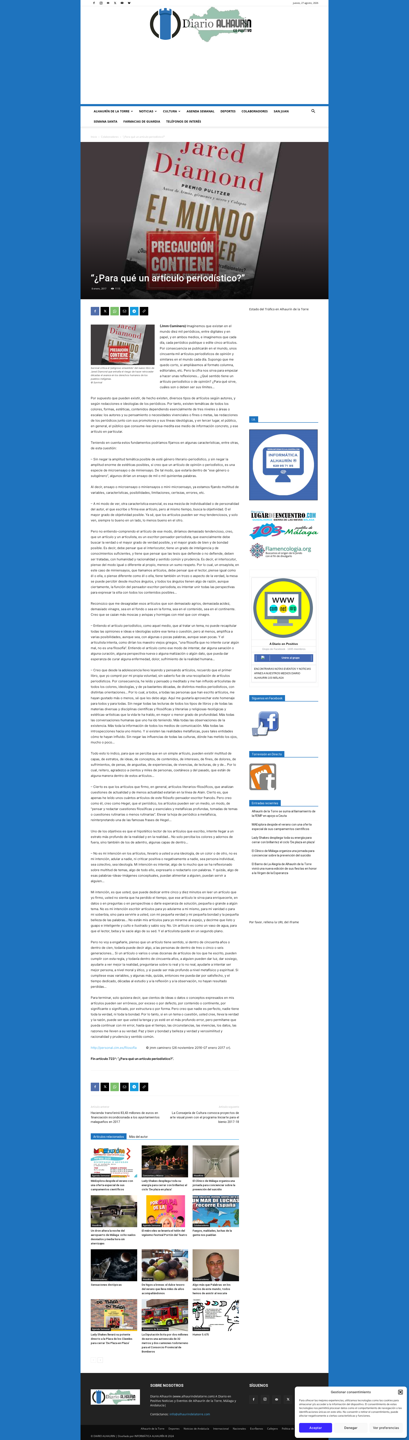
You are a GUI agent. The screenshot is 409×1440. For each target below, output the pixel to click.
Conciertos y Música (153, 1175)
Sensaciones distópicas (106, 1284)
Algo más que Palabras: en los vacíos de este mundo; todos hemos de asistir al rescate (211, 1289)
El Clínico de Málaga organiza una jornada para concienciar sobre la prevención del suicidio (214, 1185)
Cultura (170, 111)
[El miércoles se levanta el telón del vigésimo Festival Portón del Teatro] (165, 1211)
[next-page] (100, 1360)
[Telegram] (134, 311)
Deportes (228, 111)
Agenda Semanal (201, 111)
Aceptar (315, 1428)
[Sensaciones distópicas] (114, 1265)
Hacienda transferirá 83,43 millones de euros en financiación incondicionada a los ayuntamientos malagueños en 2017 (125, 1117)
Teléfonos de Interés (183, 121)
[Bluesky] (129, 3)
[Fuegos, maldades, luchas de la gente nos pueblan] (216, 1211)
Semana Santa (105, 121)
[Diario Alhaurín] (204, 24)
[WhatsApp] (114, 311)
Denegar (350, 1428)
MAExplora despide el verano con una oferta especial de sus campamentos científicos (112, 1185)
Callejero (272, 1428)
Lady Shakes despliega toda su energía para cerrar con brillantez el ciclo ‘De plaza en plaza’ (164, 1185)
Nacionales (239, 1428)
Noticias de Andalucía (196, 1428)
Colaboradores (255, 111)
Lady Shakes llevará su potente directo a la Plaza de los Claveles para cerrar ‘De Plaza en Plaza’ (111, 1339)
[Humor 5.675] (216, 1315)
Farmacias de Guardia (141, 121)
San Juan (281, 111)
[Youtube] (122, 3)
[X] (115, 3)
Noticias (146, 111)
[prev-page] (93, 1360)
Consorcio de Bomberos (155, 1329)
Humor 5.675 (201, 1334)
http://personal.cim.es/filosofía (114, 1048)
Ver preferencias (386, 1428)
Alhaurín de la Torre (112, 111)
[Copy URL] (144, 311)
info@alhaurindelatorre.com (190, 1414)
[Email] (124, 311)
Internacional (221, 1428)
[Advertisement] (204, 74)
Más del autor (138, 1136)
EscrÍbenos (256, 1428)
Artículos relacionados (108, 1136)
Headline (198, 1175)
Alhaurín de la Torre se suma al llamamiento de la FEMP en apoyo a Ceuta (283, 813)
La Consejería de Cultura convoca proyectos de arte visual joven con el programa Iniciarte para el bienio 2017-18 (204, 1117)
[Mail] (108, 3)
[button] (400, 1392)
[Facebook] (94, 3)
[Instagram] (101, 3)
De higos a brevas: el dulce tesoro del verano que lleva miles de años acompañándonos (163, 1289)
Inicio (94, 137)
